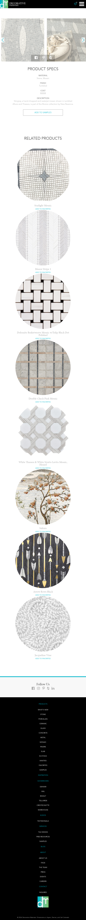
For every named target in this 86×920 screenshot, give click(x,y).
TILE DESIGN (43, 832)
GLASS (43, 728)
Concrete (43, 733)
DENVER (43, 787)
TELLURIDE (43, 800)
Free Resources (43, 837)
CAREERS (43, 881)
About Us (43, 858)
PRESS (43, 872)
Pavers (43, 747)
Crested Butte (43, 805)
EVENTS (43, 877)
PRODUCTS (43, 704)
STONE (43, 714)
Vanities (43, 761)
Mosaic (43, 742)
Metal (43, 737)
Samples (43, 770)
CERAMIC (43, 723)
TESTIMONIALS (43, 821)
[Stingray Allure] (22, 40)
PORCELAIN (43, 719)
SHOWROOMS (43, 781)
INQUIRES (43, 892)
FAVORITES (43, 765)
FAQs (43, 863)
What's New (43, 710)
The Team (43, 867)
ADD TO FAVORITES (43, 209)
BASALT (43, 796)
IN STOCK (43, 756)
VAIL (43, 791)
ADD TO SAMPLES (43, 112)
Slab (43, 751)
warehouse (43, 810)
